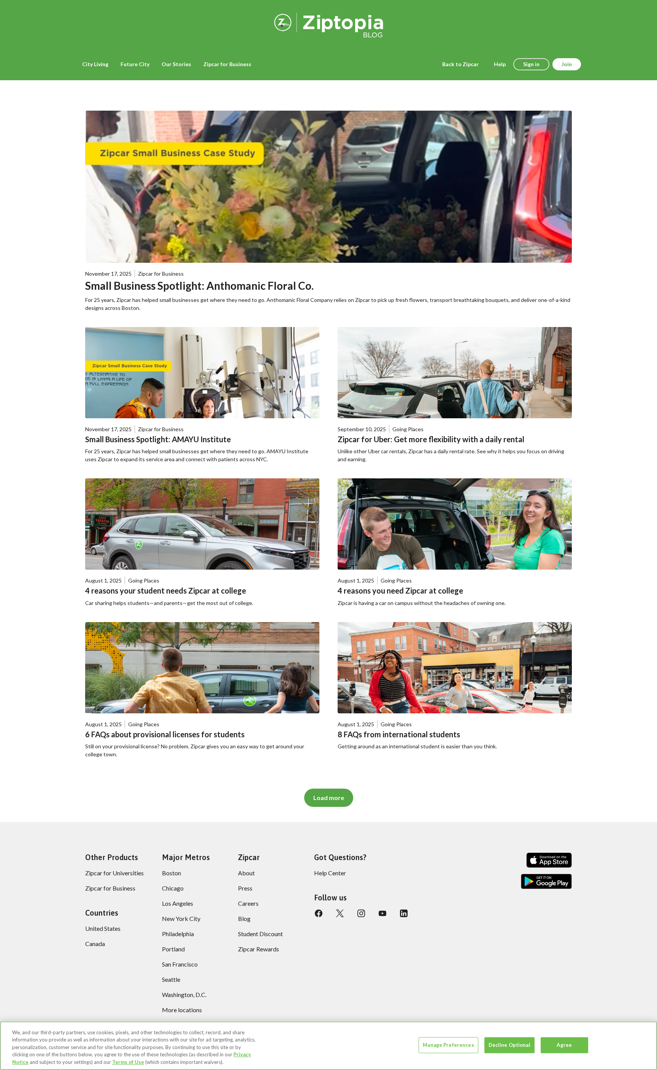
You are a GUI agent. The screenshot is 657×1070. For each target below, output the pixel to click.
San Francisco (180, 964)
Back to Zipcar (460, 64)
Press (245, 888)
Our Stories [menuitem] (176, 64)
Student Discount (260, 933)
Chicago (173, 888)
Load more (328, 797)
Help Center (330, 872)
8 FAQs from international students (399, 734)
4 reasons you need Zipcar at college (400, 590)
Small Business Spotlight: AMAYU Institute (158, 439)
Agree (564, 1045)
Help (500, 64)
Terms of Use (128, 1062)
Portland (173, 949)
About (246, 872)
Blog (244, 918)
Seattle (171, 979)
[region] (328, 1045)
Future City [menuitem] (135, 64)
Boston (171, 872)
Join (567, 64)
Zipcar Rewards (258, 949)
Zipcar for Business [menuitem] (227, 64)
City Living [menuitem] (95, 64)
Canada (95, 943)
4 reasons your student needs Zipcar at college (165, 590)
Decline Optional (509, 1045)
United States (103, 928)
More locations (182, 1009)
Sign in (531, 64)
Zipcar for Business (110, 888)
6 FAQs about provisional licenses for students (164, 734)
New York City (181, 918)
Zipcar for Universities (114, 872)
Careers (248, 903)
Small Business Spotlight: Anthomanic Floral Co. (199, 285)
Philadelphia (178, 933)
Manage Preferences (448, 1045)
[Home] (328, 23)
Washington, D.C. (184, 994)
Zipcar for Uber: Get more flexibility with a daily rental (431, 439)
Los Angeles (177, 903)
